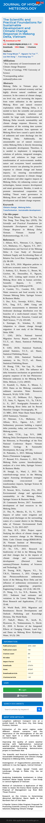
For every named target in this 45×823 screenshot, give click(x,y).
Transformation (10, 210)
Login (23, 690)
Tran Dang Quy (25, 57)
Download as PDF (13, 41)
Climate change (10, 207)
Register (24, 695)
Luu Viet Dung (9, 57)
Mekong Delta (24, 207)
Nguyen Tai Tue (29, 54)
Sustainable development (29, 210)
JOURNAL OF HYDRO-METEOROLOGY (22, 6)
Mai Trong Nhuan (11, 54)
